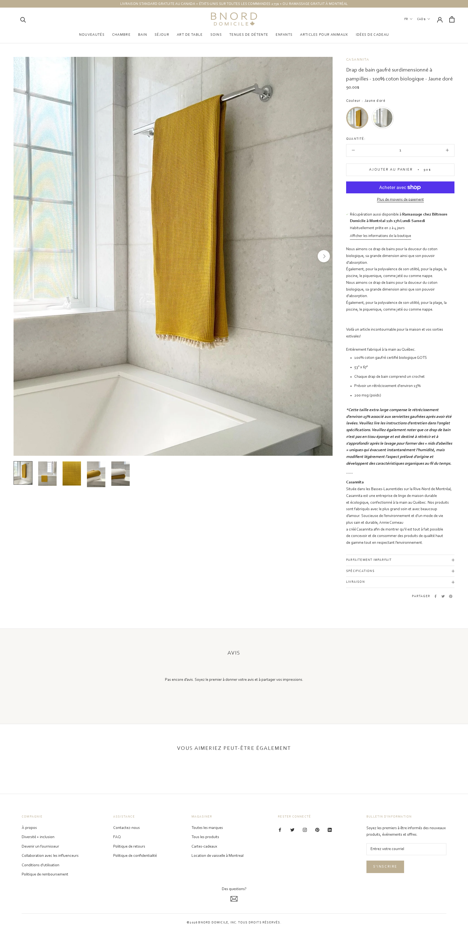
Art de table (190, 35)
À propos (29, 828)
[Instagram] (305, 830)
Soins (216, 35)
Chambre (121, 35)
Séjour (162, 35)
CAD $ (421, 19)
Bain (142, 35)
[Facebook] (435, 596)
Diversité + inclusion (38, 837)
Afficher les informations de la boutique (380, 236)
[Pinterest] (450, 596)
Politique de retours (129, 847)
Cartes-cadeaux (204, 847)
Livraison (355, 582)
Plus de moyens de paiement (400, 200)
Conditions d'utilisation (40, 865)
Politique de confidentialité (135, 856)
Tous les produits (205, 837)
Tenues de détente (248, 35)
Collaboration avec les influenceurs (50, 856)
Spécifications (360, 571)
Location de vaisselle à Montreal (217, 856)
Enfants (284, 35)
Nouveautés (92, 35)
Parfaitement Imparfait (369, 560)
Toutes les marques (207, 828)
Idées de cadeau (372, 35)
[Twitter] (443, 596)
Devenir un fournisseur (40, 847)
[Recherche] (23, 19)
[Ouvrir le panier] (451, 19)
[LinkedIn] (330, 830)
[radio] (357, 118)
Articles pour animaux (324, 35)
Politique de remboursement (45, 875)
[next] (324, 256)
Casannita (357, 60)
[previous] (22, 256)
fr (406, 19)
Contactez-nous (126, 828)
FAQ (117, 837)
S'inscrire (385, 866)
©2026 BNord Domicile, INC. (212, 922)
